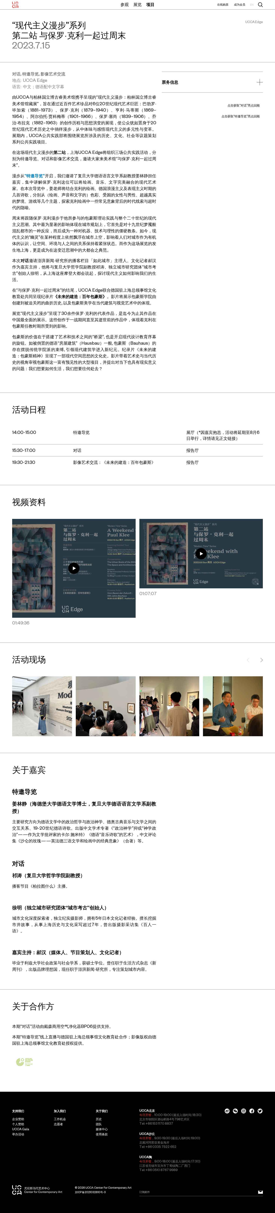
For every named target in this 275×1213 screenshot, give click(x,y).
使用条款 (102, 1134)
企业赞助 (18, 1119)
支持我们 (18, 1110)
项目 (150, 4)
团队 (99, 1124)
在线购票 (222, 4)
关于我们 (102, 1110)
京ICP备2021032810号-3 (90, 1192)
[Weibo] (227, 1111)
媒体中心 (102, 1129)
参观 (124, 4)
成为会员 (239, 4)
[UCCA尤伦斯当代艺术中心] (15, 4)
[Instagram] (243, 1111)
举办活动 (18, 1134)
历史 (99, 1119)
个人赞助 (18, 1124)
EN (251, 5)
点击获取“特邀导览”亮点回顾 (240, 116)
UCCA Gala (20, 1129)
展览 (137, 4)
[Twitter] (260, 1111)
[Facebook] (252, 1111)
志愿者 (58, 1124)
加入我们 (60, 1110)
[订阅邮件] (260, 1192)
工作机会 (60, 1119)
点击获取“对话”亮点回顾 (243, 105)
